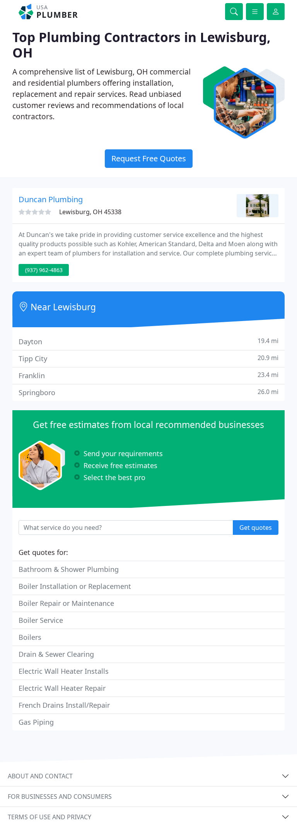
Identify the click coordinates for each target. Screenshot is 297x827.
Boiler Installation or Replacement (75, 586)
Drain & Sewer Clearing (56, 654)
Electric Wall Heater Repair (62, 688)
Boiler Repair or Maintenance (66, 603)
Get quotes (255, 527)
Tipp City (148, 358)
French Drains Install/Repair (64, 705)
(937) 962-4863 (44, 270)
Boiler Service (41, 620)
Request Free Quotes (148, 158)
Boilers (30, 637)
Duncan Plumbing (51, 199)
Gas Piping (36, 722)
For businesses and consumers (60, 796)
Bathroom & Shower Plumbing (69, 569)
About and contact (40, 776)
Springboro (148, 392)
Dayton (148, 341)
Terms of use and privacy (49, 817)
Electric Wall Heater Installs (64, 671)
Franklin (148, 375)
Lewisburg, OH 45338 (90, 212)
